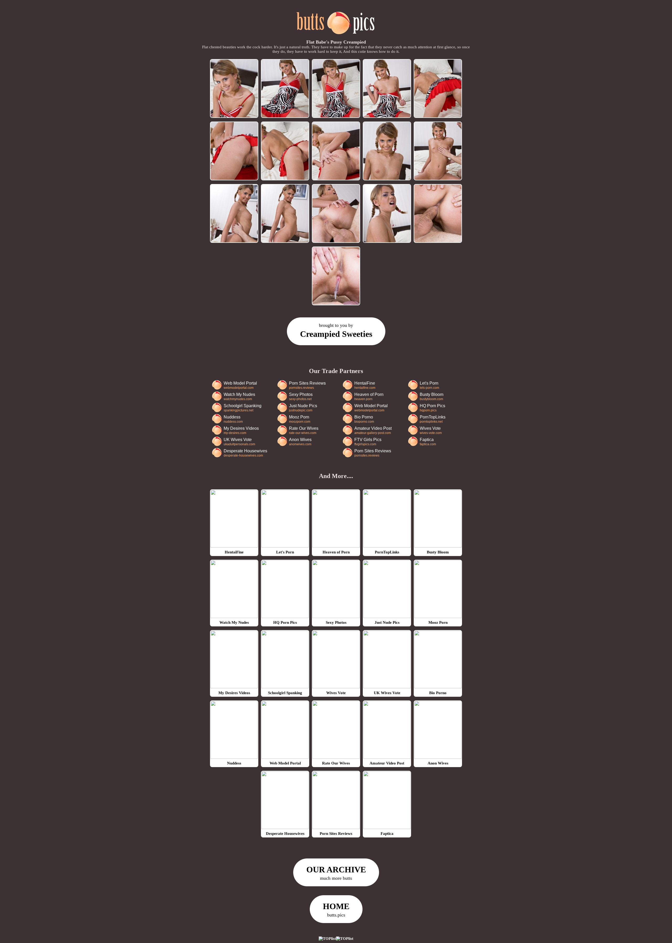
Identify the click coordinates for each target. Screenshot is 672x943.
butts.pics (336, 910)
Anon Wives (300, 441)
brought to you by (336, 331)
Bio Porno (364, 419)
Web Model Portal (240, 385)
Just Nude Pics (303, 408)
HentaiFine (364, 385)
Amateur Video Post (373, 430)
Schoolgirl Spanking (242, 408)
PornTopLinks (432, 419)
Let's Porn (429, 385)
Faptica (428, 441)
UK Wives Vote (239, 441)
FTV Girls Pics (367, 441)
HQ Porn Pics (432, 408)
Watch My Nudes (239, 396)
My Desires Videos (241, 430)
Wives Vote (431, 430)
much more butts (336, 873)
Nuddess (233, 419)
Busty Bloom (431, 396)
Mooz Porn (299, 419)
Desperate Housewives (245, 453)
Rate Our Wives (303, 430)
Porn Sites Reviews (307, 385)
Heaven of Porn (369, 396)
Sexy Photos (301, 396)
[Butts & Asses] (336, 37)
